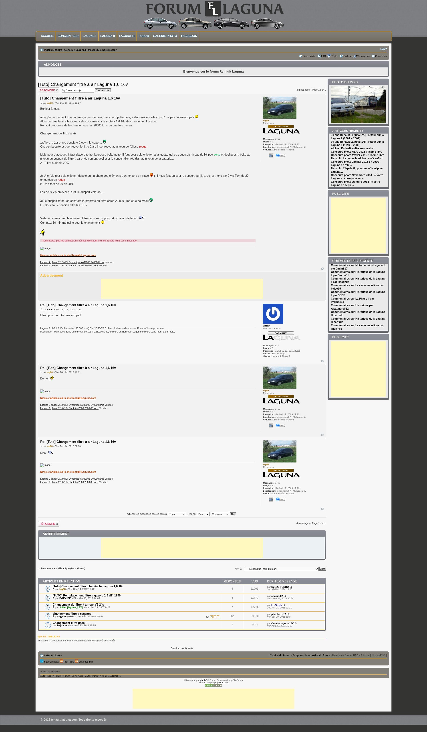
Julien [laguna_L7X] (71, 607)
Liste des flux (85, 661)
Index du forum (53, 50)
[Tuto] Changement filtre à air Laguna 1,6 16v (83, 84)
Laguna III (127, 36)
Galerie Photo (165, 36)
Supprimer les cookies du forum (311, 655)
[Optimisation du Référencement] (213, 686)
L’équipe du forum (279, 655)
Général (68, 50)
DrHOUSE (65, 598)
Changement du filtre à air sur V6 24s (78, 604)
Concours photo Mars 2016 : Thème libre (356, 151)
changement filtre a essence (72, 613)
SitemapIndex (51, 661)
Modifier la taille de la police (383, 49)
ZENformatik (91, 676)
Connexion (381, 56)
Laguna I (89, 36)
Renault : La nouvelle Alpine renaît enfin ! (357, 158)
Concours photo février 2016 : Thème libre (357, 155)
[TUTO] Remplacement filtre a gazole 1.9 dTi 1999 (87, 595)
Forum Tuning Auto (73, 676)
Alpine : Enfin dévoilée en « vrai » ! (352, 148)
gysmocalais (66, 616)
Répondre (43, 88)
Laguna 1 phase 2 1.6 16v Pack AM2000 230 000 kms (69, 265)
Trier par (192, 514)
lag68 (50, 103)
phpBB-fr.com (221, 682)
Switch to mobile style (182, 648)
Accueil (47, 36)
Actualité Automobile (110, 676)
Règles (334, 56)
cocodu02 (277, 596)
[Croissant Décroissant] (224, 514)
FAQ (323, 56)
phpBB (203, 680)
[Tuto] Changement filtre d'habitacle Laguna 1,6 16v (88, 586)
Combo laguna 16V (282, 623)
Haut (322, 269)
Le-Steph (276, 605)
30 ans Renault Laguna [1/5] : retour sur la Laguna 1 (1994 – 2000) (357, 143)
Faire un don (309, 56)
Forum (144, 36)
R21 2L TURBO (280, 587)
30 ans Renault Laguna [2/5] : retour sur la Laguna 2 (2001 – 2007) (357, 137)
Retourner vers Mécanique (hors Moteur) (63, 568)
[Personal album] (271, 155)
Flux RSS (68, 661)
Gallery (347, 56)
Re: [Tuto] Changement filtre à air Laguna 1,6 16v (78, 305)
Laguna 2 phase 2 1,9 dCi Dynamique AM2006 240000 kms (72, 262)
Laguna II (107, 36)
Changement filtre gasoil (70, 623)
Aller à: (238, 568)
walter (50, 309)
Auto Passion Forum (50, 676)
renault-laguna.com (64, 719)
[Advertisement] (182, 289)
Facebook (189, 36)
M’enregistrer (363, 56)
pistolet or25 (278, 614)
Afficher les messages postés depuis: (147, 514)
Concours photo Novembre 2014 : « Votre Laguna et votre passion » (357, 177)
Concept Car (68, 36)
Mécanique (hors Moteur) (102, 50)
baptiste (62, 625)
